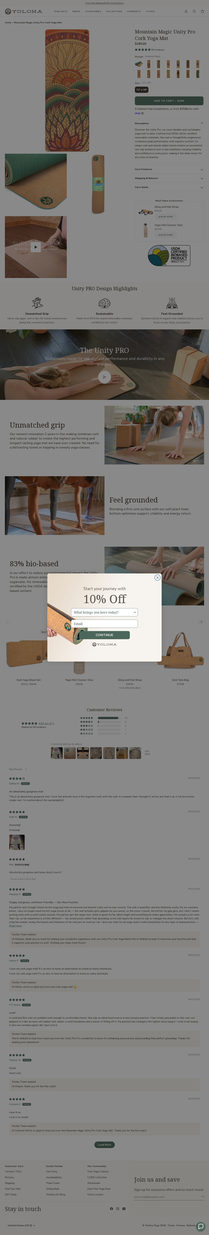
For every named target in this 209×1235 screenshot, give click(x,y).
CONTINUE (104, 635)
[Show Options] (135, 612)
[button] (200, 1226)
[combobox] (103, 612)
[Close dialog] (157, 577)
